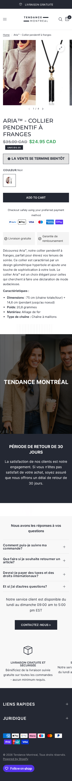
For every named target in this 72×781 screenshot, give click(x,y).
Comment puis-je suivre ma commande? (25, 546)
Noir (9, 180)
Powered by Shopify (15, 758)
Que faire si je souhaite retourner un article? (31, 560)
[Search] (60, 19)
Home (6, 34)
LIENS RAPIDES (19, 704)
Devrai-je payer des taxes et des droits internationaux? (28, 574)
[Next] (42, 108)
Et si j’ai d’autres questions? (25, 586)
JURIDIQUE (14, 718)
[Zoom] (60, 48)
